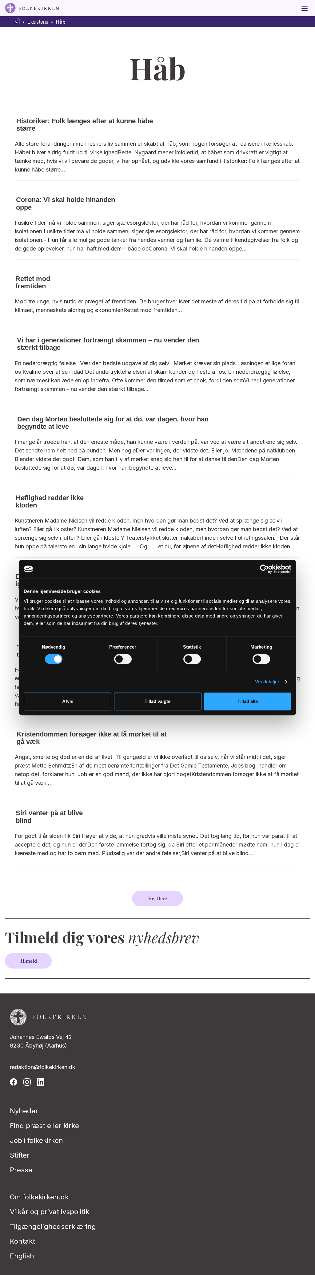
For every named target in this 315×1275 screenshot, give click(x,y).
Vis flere (157, 898)
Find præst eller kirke (44, 1125)
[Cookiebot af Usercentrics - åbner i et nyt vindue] (264, 569)
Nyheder (24, 1111)
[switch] (123, 659)
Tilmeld (28, 961)
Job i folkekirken (36, 1140)
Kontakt (22, 1241)
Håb (61, 22)
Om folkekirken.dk (39, 1197)
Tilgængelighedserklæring (53, 1226)
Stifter (20, 1155)
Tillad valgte (157, 701)
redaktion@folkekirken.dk (42, 1067)
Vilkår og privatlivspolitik (49, 1211)
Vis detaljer (267, 681)
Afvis (67, 701)
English (22, 1256)
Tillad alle (247, 701)
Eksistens (37, 22)
